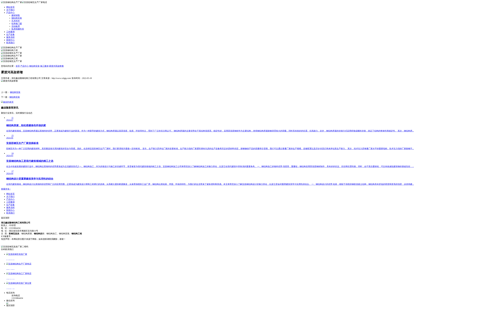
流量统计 (5, 242)
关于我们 (10, 10)
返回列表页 (8, 102)
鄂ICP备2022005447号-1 (24, 236)
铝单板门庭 (16, 23)
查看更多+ (6, 189)
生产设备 (10, 34)
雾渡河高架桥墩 (56, 66)
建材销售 (15, 15)
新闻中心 (10, 40)
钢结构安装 (16, 18)
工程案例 (10, 32)
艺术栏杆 (15, 21)
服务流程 (10, 37)
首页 (18, 66)
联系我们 (10, 43)
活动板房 (15, 26)
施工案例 (44, 66)
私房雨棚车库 (17, 29)
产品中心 (10, 12)
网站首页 (10, 7)
